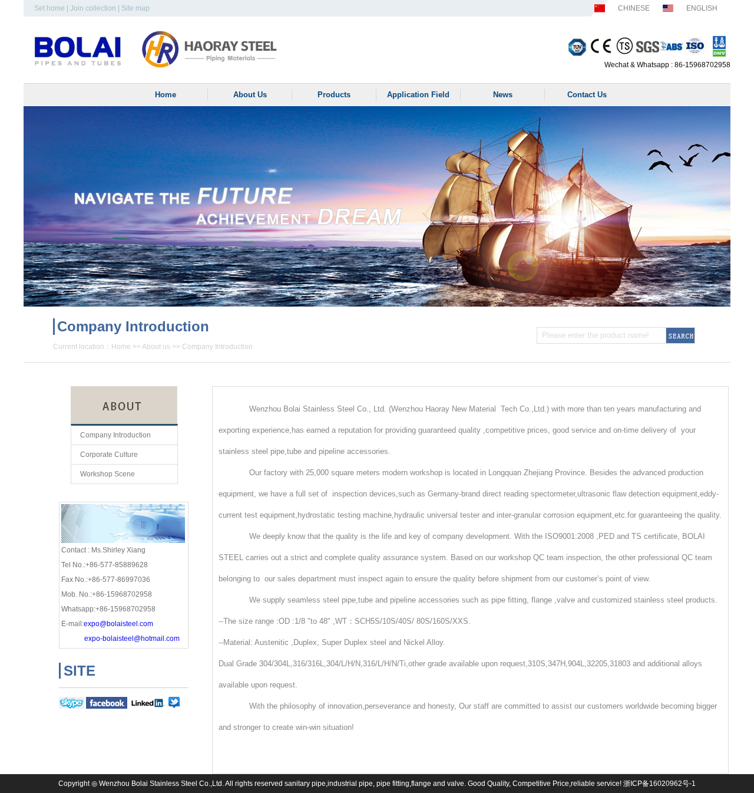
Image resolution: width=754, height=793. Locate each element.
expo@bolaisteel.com (118, 624)
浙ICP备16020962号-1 (659, 783)
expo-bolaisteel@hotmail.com (132, 638)
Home (121, 347)
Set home (49, 8)
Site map (135, 8)
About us (156, 347)
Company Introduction (217, 347)
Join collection (93, 8)
